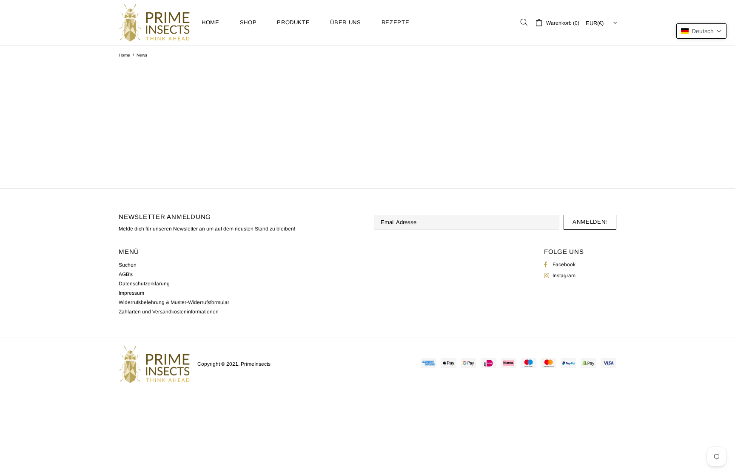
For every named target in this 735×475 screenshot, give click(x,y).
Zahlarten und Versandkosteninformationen (169, 312)
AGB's (126, 274)
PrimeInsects (155, 23)
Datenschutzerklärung (144, 284)
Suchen (128, 265)
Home (124, 55)
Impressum (131, 293)
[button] (701, 31)
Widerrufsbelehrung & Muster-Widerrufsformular (174, 302)
